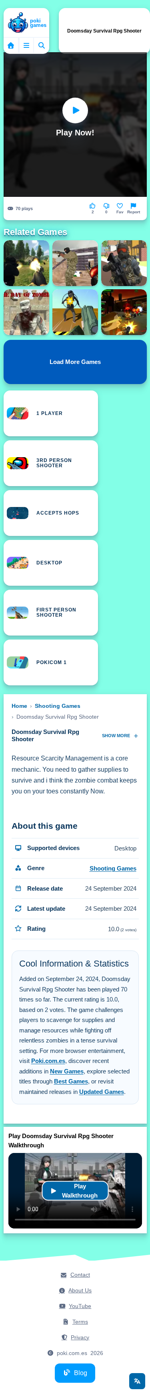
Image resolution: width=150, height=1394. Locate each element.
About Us (80, 1290)
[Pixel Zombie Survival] (124, 263)
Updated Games (101, 1091)
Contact (80, 1274)
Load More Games (75, 362)
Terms (80, 1321)
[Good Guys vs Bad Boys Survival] (75, 263)
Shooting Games (57, 706)
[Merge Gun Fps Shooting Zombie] (75, 312)
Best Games (71, 1081)
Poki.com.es (48, 1060)
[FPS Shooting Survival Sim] (26, 263)
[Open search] (41, 45)
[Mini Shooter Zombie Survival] (124, 312)
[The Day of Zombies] (26, 312)
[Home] (26, 23)
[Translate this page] (137, 1381)
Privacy (80, 1337)
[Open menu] (26, 45)
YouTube (80, 1306)
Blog (80, 1372)
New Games (67, 1071)
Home (19, 706)
